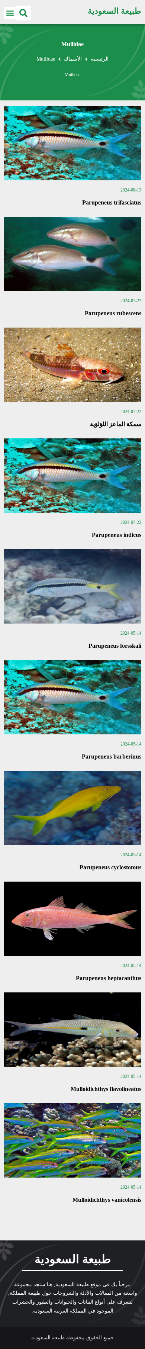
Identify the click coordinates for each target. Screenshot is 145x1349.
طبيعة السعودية (114, 11)
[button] (23, 13)
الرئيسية (100, 59)
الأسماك (73, 59)
